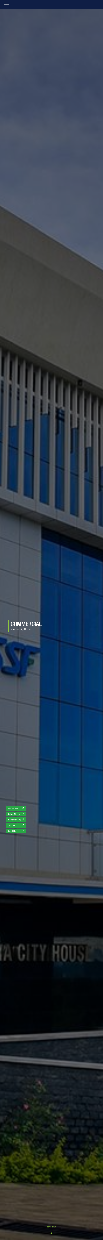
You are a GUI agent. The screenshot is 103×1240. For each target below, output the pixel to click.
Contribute (11, 825)
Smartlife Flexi (13, 808)
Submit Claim (12, 831)
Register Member (14, 814)
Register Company (14, 820)
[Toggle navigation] (6, 4)
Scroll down (51, 1227)
